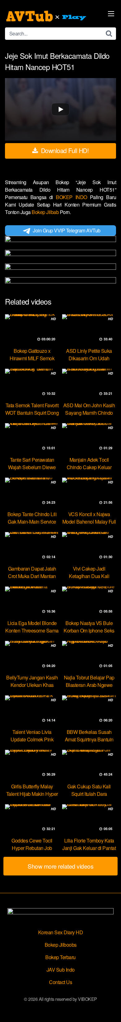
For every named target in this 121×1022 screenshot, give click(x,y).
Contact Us (60, 982)
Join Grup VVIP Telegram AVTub (67, 230)
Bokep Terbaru (60, 957)
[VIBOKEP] (47, 16)
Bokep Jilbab (46, 212)
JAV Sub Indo (61, 969)
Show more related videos (60, 866)
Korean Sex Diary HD (60, 932)
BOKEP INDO (73, 197)
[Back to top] (110, 1008)
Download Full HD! (64, 150)
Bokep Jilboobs (61, 944)
